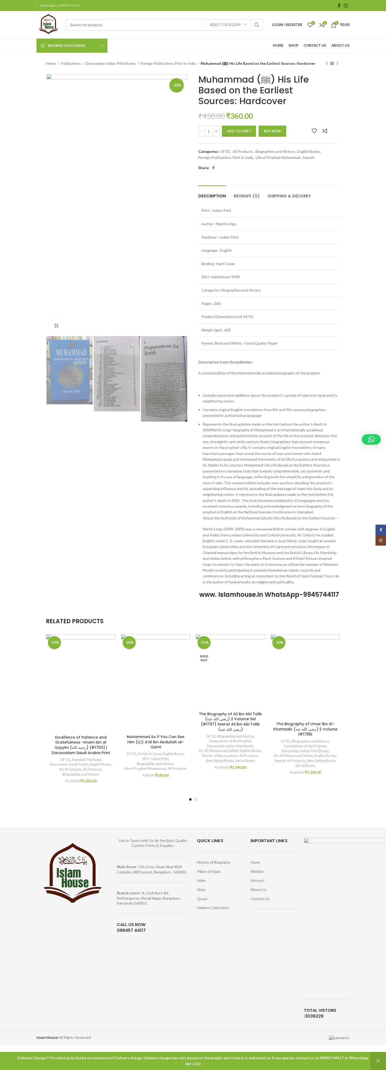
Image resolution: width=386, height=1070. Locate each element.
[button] (371, 439)
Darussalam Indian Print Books (111, 63)
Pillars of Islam (208, 871)
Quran (202, 898)
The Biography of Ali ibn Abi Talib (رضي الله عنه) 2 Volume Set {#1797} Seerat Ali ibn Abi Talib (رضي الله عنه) (230, 721)
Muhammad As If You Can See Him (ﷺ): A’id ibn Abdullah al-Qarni (155, 742)
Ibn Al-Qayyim (70, 769)
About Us (258, 889)
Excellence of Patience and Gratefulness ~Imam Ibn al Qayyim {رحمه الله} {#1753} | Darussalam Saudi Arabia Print (81, 745)
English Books (308, 151)
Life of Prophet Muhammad (278, 157)
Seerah (308, 157)
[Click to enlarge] (56, 325)
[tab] (212, 193)
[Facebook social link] (339, 5)
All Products (243, 151)
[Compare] (324, 130)
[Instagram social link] (346, 5)
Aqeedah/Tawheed (86, 759)
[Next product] (337, 63)
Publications (71, 63)
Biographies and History (275, 151)
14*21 (225, 151)
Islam (201, 880)
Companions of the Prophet (230, 741)
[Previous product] (327, 63)
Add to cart (239, 131)
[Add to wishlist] (314, 130)
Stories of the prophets (220, 756)
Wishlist (257, 871)
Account (258, 880)
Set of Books (245, 761)
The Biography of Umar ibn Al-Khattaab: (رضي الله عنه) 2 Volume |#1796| (305, 729)
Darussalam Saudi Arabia (69, 764)
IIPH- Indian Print (155, 759)
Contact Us (260, 898)
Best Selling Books (220, 761)
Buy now (272, 131)
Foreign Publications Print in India (168, 63)
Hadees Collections (213, 907)
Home (51, 63)
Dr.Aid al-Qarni (149, 754)
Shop (201, 889)
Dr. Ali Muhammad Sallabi (218, 751)
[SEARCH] (257, 25)
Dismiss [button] (378, 1061)
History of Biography (214, 862)
